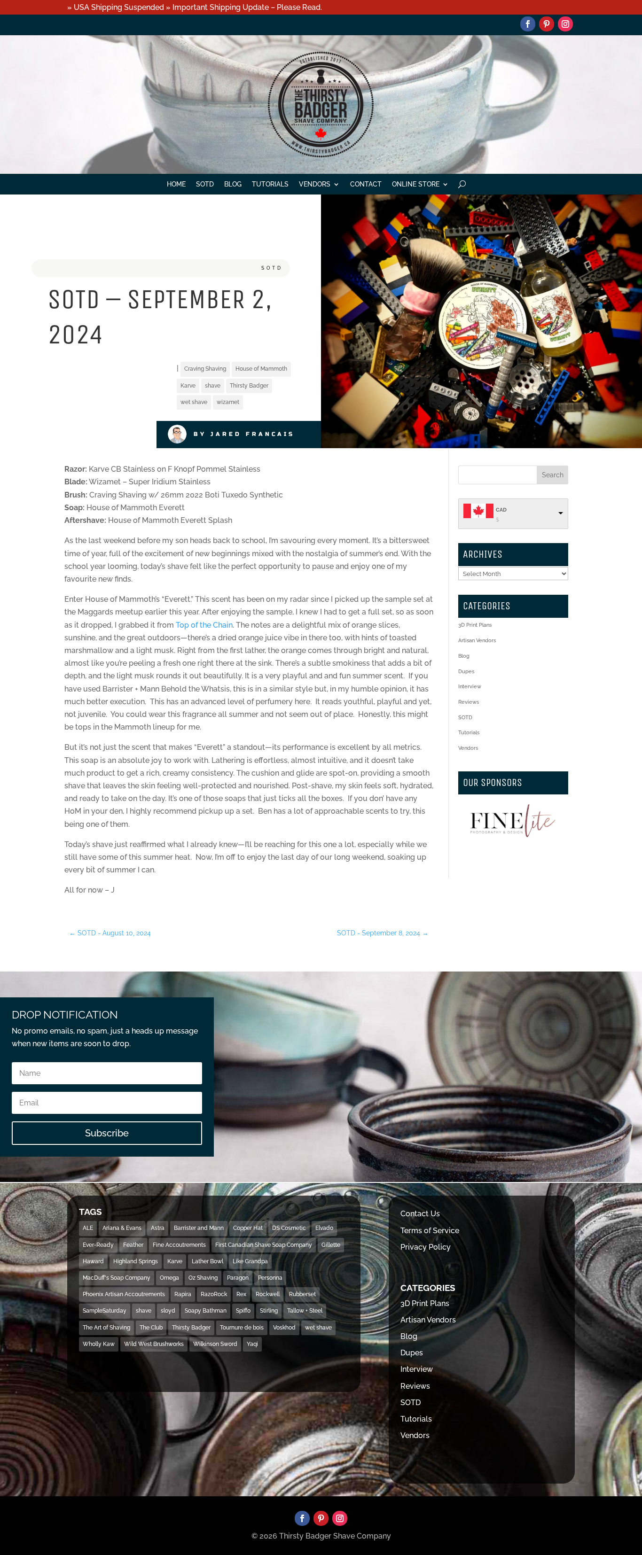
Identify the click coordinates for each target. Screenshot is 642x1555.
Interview (469, 687)
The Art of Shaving (106, 1327)
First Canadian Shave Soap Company (263, 1245)
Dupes (466, 672)
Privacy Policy (425, 1247)
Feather (133, 1245)
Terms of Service (429, 1230)
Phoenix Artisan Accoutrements (124, 1294)
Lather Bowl (207, 1261)
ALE (88, 1228)
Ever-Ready (98, 1245)
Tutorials (270, 184)
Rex (241, 1294)
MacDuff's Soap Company (116, 1278)
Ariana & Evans (121, 1228)
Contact (366, 184)
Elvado (324, 1228)
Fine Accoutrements (179, 1245)
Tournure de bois (242, 1327)
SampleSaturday (104, 1310)
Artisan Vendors (477, 641)
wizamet (228, 402)
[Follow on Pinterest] (546, 23)
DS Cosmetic (289, 1228)
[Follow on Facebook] (527, 23)
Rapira (182, 1294)
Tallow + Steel (304, 1310)
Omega (169, 1278)
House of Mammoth (261, 368)
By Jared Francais (244, 434)
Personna (270, 1278)
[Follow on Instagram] (565, 23)
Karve (188, 385)
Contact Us (420, 1213)
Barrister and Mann (199, 1228)
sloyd (168, 1310)
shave (212, 385)
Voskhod (284, 1327)
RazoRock (214, 1294)
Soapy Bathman (206, 1310)
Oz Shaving (203, 1278)
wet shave (193, 402)
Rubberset (302, 1294)
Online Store (415, 184)
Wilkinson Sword (215, 1344)
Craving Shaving (205, 368)
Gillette (330, 1245)
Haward (93, 1261)
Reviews (468, 702)
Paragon (238, 1278)
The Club (151, 1327)
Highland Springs (135, 1261)
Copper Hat (248, 1228)
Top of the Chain (204, 625)
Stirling (269, 1310)
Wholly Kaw (99, 1344)
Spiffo (243, 1310)
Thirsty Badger (249, 385)
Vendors (314, 184)
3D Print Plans (475, 625)
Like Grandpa (250, 1261)
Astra (157, 1228)
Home (176, 184)
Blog (233, 184)
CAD (501, 510)
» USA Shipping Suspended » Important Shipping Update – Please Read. (194, 7)
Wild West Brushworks (154, 1344)
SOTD (205, 184)
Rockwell (268, 1294)
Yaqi (252, 1344)
